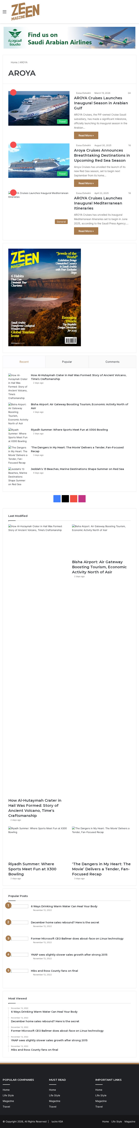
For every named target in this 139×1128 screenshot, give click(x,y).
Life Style (8, 1095)
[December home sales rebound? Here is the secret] (18, 927)
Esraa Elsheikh (83, 93)
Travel (6, 1106)
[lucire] (25, 12)
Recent (24, 361)
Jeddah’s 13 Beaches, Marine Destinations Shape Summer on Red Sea (77, 469)
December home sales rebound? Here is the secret (65, 922)
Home (14, 62)
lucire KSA (57, 1121)
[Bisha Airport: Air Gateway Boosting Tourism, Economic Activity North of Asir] (18, 414)
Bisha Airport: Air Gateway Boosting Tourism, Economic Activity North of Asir (99, 567)
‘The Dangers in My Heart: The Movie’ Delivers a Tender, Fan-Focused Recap (101, 869)
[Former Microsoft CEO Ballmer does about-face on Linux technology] (18, 943)
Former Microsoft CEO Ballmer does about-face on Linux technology (77, 938)
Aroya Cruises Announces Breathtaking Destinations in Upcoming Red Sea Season (102, 155)
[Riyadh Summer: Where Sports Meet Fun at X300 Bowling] (18, 435)
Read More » (86, 135)
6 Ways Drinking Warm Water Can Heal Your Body (64, 906)
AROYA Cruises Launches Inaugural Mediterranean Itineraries (98, 203)
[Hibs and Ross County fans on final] (18, 976)
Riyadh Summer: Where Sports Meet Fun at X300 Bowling (69, 429)
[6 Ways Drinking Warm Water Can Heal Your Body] (18, 911)
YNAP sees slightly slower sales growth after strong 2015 (69, 954)
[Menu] (4, 13)
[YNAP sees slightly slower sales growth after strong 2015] (18, 959)
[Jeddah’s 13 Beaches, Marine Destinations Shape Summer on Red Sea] (18, 476)
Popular (67, 361)
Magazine (8, 1101)
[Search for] (134, 13)
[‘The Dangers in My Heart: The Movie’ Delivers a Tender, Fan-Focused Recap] (18, 455)
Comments (112, 361)
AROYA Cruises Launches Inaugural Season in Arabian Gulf (101, 103)
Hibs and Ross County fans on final (54, 970)
